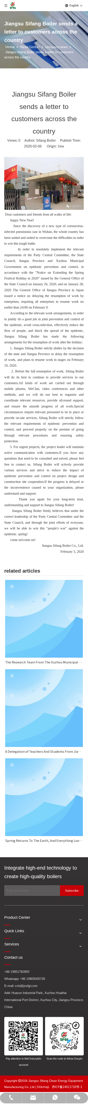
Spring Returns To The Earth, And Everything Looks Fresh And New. (44, 840)
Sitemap (43, 1087)
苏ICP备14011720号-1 (67, 1087)
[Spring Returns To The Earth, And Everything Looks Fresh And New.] (44, 797)
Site (61, 146)
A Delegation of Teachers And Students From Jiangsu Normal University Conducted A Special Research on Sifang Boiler (44, 751)
